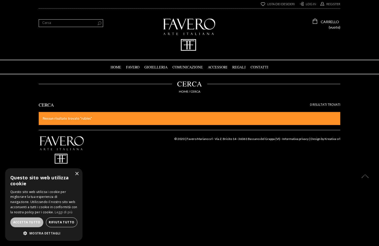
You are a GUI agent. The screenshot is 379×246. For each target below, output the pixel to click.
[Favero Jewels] (189, 34)
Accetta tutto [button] (26, 222)
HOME (116, 67)
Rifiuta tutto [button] (61, 222)
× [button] (77, 174)
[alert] (44, 204)
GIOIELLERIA (156, 67)
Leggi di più (63, 212)
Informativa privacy (295, 139)
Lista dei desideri (281, 4)
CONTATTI (259, 67)
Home (183, 91)
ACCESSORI (217, 67)
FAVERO (132, 67)
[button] (43, 233)
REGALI (239, 67)
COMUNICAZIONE (187, 67)
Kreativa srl (332, 139)
